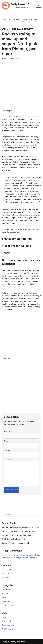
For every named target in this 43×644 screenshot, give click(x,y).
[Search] (38, 514)
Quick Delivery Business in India (14, 539)
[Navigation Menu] (38, 6)
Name (7, 432)
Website (7, 450)
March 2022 (6, 570)
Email (6, 441)
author (6, 58)
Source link (6, 358)
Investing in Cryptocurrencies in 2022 (27, 558)
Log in (4, 617)
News (4, 597)
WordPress (21, 642)
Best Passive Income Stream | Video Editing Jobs (20, 527)
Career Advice (7, 590)
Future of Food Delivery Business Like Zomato (19, 531)
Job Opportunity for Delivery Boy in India (17, 535)
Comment (8, 460)
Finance (5, 594)
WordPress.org (7, 629)
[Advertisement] (21, 88)
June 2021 (6, 578)
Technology (6, 601)
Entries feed (6, 621)
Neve (4, 642)
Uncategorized (7, 605)
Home (4, 19)
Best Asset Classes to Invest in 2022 (15, 543)
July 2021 (5, 574)
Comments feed (8, 625)
